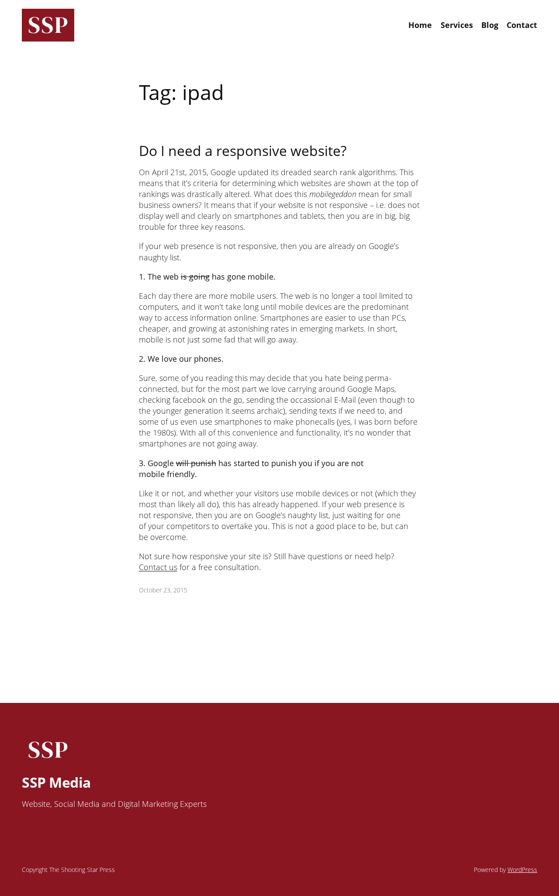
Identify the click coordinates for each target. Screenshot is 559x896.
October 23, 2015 (163, 590)
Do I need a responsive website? (243, 151)
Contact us (158, 567)
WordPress (522, 869)
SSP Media (56, 782)
